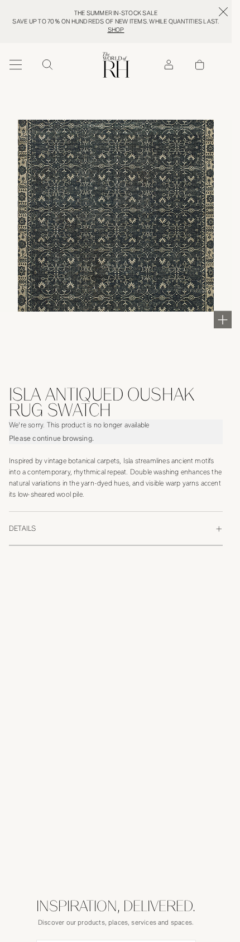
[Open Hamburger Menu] (15, 65)
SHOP (116, 30)
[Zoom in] (223, 319)
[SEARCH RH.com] (47, 65)
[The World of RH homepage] (116, 65)
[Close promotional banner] (223, 11)
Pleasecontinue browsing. (51, 438)
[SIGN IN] (168, 65)
